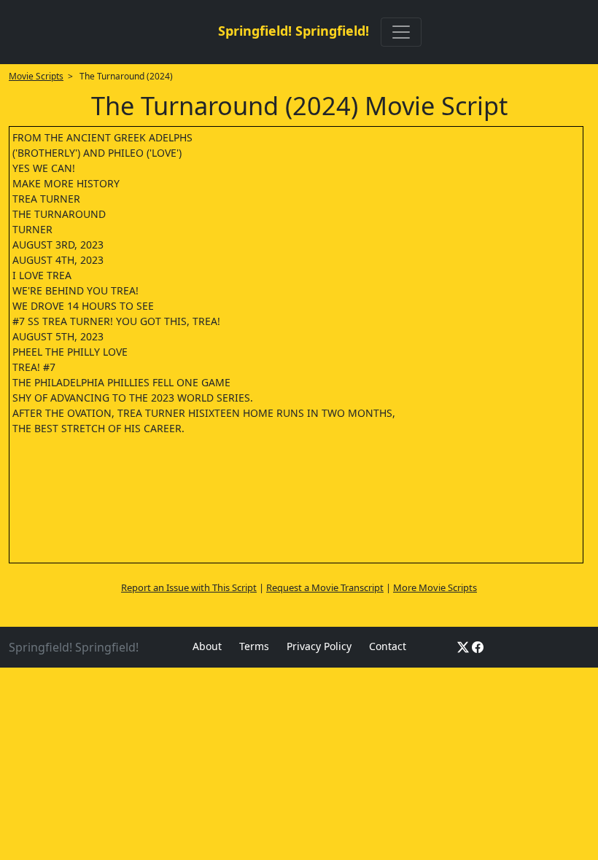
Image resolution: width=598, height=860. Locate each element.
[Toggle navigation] (401, 32)
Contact (387, 646)
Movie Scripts (36, 76)
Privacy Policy (319, 646)
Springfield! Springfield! (293, 30)
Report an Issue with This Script (189, 587)
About (207, 646)
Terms (254, 646)
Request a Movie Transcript (325, 587)
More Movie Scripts (435, 587)
